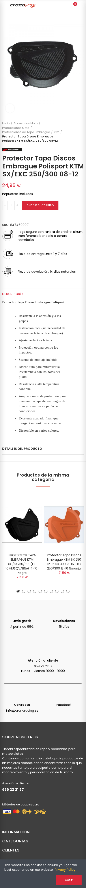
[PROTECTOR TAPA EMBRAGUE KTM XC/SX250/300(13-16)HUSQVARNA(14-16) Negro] (22, 524)
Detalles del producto (22, 448)
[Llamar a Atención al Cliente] (43, 649)
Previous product (69, 132)
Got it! (69, 880)
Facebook (63, 705)
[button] (18, 591)
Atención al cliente (43, 660)
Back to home (75, 132)
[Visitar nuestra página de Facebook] (64, 693)
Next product (80, 132)
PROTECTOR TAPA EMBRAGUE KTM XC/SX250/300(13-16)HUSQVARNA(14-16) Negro (22, 564)
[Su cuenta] (81, 6)
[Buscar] (66, 6)
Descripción (13, 294)
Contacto (22, 705)
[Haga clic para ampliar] (10, 108)
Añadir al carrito (40, 205)
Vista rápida (31, 507)
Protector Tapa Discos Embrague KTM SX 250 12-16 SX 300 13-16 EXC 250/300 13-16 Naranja (64, 562)
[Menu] (5, 6)
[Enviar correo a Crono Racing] (22, 693)
